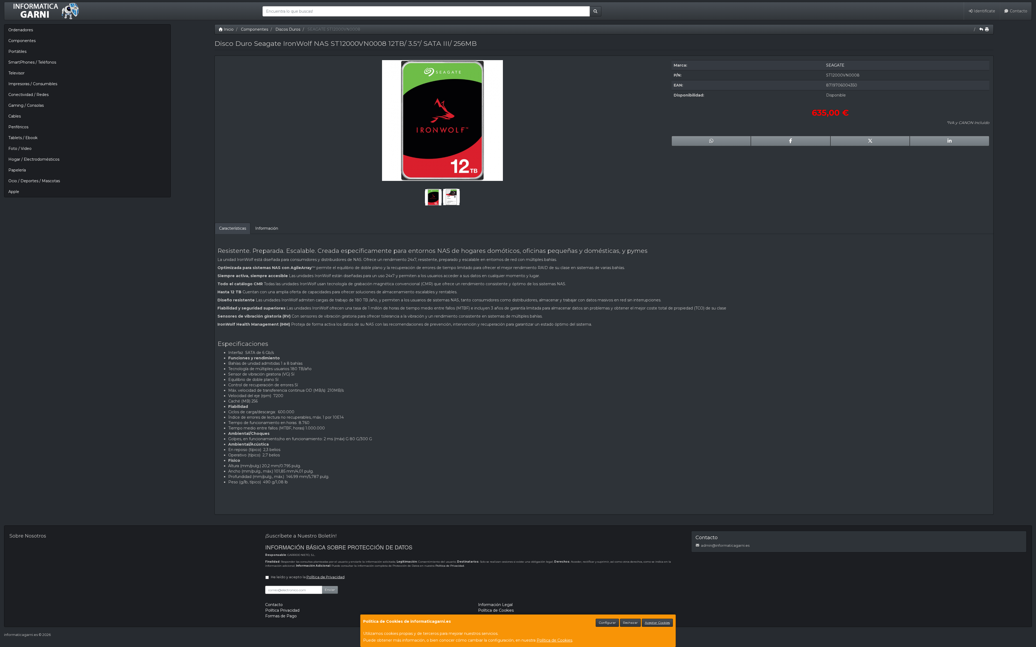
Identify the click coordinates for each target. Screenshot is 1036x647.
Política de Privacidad (449, 565)
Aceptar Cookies (657, 623)
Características (232, 228)
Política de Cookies (554, 640)
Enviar (330, 590)
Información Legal (495, 604)
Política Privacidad (282, 610)
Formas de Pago (281, 616)
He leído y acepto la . (308, 577)
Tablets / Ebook (23, 137)
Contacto (1018, 11)
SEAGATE (835, 65)
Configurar (607, 623)
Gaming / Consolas (26, 105)
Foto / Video (20, 148)
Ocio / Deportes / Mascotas (34, 180)
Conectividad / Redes (28, 94)
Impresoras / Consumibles (32, 83)
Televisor (16, 73)
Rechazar (630, 623)
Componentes (22, 40)
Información (266, 228)
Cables (14, 116)
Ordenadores (20, 29)
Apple (13, 191)
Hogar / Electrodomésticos (33, 159)
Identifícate (984, 11)
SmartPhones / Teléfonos (32, 62)
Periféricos (18, 127)
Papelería (17, 170)
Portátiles (17, 51)
